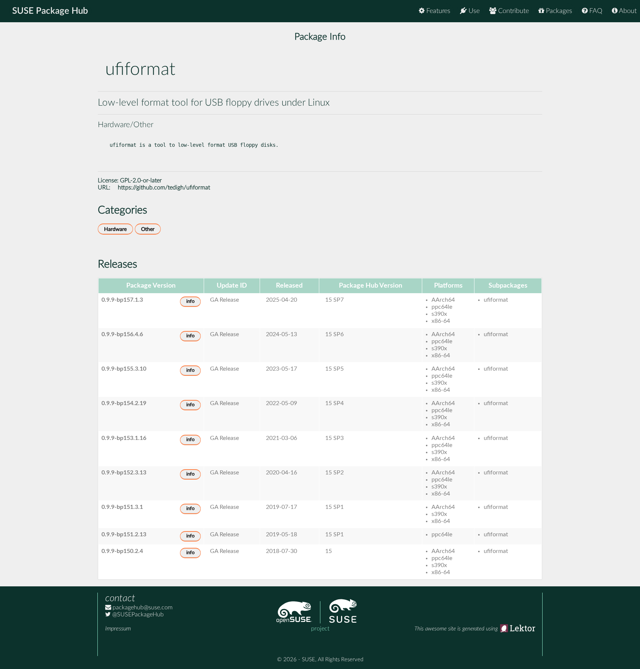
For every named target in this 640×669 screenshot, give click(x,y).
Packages (558, 11)
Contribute (512, 11)
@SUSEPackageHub (137, 614)
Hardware (115, 229)
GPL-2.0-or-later (141, 180)
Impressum (118, 629)
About (627, 11)
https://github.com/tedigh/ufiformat (164, 188)
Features (437, 11)
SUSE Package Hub (50, 11)
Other (147, 229)
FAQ (594, 11)
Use (473, 11)
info (190, 301)
